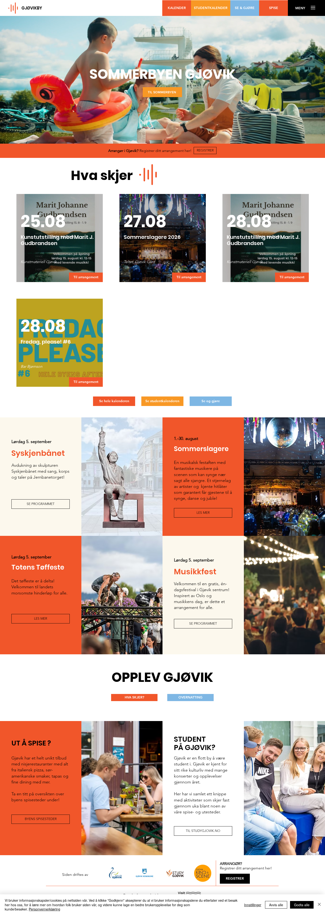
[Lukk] (319, 904)
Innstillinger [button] (252, 904)
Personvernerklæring (44, 909)
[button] (300, 8)
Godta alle (302, 904)
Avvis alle (276, 904)
